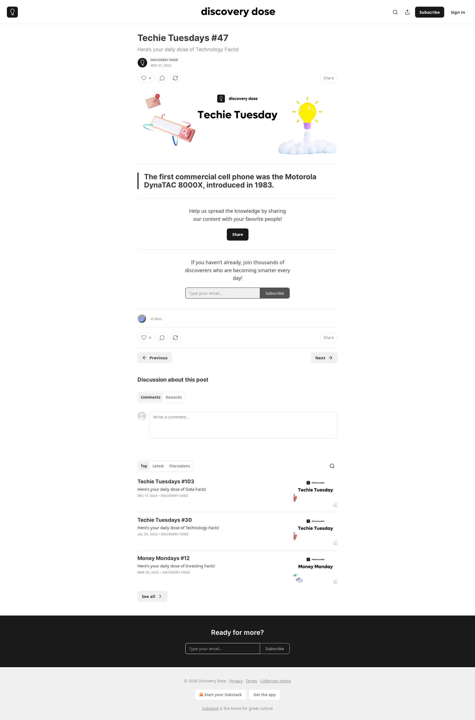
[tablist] (161, 397)
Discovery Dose (164, 60)
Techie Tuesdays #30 (164, 520)
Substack (210, 708)
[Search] (395, 12)
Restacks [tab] (174, 397)
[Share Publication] (407, 12)
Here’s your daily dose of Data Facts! (171, 489)
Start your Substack (223, 694)
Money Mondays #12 (163, 558)
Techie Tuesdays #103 (165, 481)
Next (320, 357)
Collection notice (275, 680)
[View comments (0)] (162, 78)
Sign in (458, 12)
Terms (251, 680)
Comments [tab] (150, 397)
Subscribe (429, 12)
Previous (158, 357)
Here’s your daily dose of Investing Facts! (176, 566)
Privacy (236, 680)
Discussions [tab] (179, 466)
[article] (237, 493)
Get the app (264, 694)
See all (148, 596)
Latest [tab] (158, 466)
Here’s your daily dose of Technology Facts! (178, 527)
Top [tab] (144, 466)
